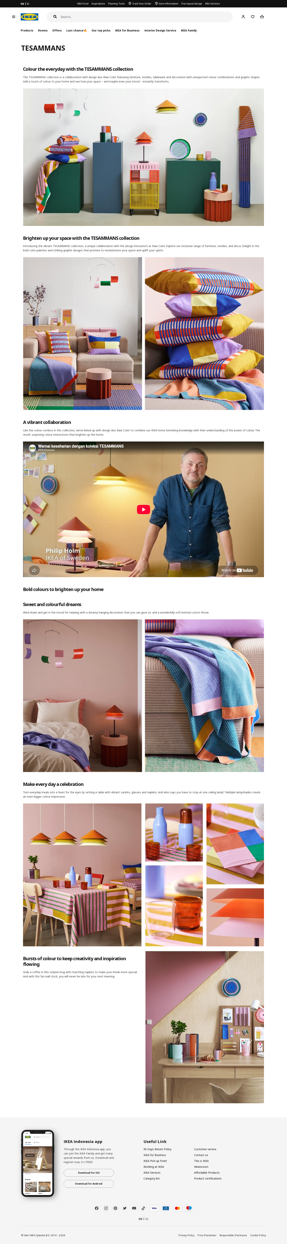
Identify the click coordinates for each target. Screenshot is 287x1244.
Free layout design (191, 3)
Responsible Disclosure (233, 1235)
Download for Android (88, 1183)
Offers (57, 30)
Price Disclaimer (207, 1235)
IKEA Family (189, 30)
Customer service (205, 1149)
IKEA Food (82, 3)
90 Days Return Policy (157, 1149)
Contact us (201, 1155)
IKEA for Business (127, 30)
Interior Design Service (160, 30)
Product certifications (208, 1178)
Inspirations (98, 3)
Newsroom (201, 1167)
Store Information (168, 3)
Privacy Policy (186, 1235)
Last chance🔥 (76, 30)
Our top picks (101, 30)
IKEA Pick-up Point (155, 1161)
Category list (152, 1178)
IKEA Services (212, 3)
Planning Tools (116, 3)
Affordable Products (207, 1172)
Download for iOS (89, 1172)
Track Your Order (141, 3)
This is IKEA (201, 1161)
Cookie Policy (258, 1235)
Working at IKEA (154, 1167)
